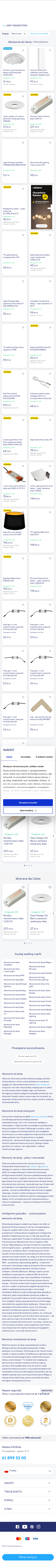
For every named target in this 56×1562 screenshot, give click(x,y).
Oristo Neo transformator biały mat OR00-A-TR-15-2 (14, 487)
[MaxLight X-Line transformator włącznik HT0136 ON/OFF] (14, 612)
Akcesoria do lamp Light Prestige (14, 1019)
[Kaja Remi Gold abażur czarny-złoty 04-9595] (14, 520)
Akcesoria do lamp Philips (40, 1005)
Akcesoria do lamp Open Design (39, 992)
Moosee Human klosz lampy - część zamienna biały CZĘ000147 (40, 580)
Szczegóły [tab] (26, 757)
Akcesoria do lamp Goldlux (15, 999)
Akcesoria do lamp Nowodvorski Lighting (38, 978)
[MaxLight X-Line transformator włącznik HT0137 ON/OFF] (41, 612)
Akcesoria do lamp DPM (14, 976)
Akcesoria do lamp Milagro (40, 962)
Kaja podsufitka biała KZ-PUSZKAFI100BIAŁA (40, 348)
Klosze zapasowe (27, 1056)
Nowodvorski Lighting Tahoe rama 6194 (39, 164)
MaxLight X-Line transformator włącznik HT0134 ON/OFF (40, 673)
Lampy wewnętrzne (16, 26)
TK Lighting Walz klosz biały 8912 (39, 533)
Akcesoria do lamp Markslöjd (12, 1026)
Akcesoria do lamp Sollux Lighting (40, 1015)
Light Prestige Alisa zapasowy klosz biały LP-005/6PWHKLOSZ (13, 303)
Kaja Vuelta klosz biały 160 (41, 440)
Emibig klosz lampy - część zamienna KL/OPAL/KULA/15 (14, 211)
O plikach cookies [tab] (44, 757)
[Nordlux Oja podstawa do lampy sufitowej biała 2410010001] (14, 58)
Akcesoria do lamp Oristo (40, 997)
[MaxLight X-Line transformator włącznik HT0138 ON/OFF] (14, 658)
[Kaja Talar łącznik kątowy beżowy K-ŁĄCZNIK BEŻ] (41, 705)
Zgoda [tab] (9, 757)
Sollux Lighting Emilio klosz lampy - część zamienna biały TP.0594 (41, 488)
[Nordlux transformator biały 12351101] (41, 104)
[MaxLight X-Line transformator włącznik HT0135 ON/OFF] (14, 705)
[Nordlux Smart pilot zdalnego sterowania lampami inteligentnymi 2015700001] (41, 58)
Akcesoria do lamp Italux (14, 1003)
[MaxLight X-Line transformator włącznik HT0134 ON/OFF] (41, 658)
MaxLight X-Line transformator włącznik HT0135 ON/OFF (13, 719)
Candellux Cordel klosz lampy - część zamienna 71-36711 (41, 303)
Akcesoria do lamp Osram (40, 1001)
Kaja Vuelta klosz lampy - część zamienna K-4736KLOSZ (40, 257)
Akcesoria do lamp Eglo (14, 980)
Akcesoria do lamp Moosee (37, 968)
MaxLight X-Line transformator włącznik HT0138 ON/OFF (13, 673)
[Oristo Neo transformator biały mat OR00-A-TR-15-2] (14, 474)
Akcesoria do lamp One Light (39, 985)
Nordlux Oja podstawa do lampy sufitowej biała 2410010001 (14, 72)
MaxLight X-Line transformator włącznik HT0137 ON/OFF (40, 627)
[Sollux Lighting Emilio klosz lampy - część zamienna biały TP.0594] (41, 474)
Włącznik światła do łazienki (28, 1062)
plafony (44, 1166)
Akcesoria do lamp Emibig (15, 991)
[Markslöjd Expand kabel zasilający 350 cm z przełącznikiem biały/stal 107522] (41, 381)
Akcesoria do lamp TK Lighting (38, 1021)
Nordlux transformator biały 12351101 (40, 117)
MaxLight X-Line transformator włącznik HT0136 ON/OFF (13, 627)
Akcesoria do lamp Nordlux (40, 973)
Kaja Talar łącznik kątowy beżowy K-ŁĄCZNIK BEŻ (40, 718)
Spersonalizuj (26, 810)
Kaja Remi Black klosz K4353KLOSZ (12, 579)
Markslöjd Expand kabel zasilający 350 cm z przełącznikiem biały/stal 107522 (40, 396)
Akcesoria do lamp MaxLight (12, 1032)
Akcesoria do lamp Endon (15, 995)
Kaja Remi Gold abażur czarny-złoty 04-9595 (12, 533)
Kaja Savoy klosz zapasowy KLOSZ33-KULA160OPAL (12, 396)
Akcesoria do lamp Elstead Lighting (15, 985)
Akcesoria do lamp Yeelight (37, 1032)
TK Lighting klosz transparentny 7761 (11, 256)
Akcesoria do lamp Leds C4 (14, 1012)
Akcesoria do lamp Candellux (12, 963)
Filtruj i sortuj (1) (28, 1557)
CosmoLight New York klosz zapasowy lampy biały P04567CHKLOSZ (12, 442)
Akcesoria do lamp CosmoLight (12, 970)
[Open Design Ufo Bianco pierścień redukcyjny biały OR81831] (14, 104)
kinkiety (33, 1166)
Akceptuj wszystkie (28, 802)
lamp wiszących (42, 1085)
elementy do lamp (39, 1117)
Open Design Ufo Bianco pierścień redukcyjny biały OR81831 (14, 118)
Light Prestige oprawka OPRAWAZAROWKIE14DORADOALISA (14, 164)
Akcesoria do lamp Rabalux (40, 1010)
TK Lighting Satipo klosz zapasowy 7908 (13, 348)
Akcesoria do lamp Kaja (14, 1007)
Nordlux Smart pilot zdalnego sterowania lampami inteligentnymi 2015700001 (40, 73)
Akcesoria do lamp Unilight (40, 1027)
